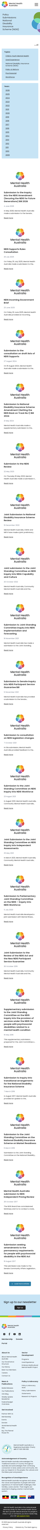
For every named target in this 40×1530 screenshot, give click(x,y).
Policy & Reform (12, 69)
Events (4, 1420)
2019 (7, 117)
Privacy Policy (8, 1527)
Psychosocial (11, 73)
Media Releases (7, 1388)
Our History (6, 1367)
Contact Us (6, 1376)
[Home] (10, 1326)
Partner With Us (7, 1414)
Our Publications (8, 1391)
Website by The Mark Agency (26, 1527)
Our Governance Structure (8, 1363)
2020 (8, 113)
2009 (8, 155)
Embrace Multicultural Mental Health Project (30, 1366)
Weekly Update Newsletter (7, 1398)
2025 (8, 94)
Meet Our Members (9, 1370)
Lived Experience (13, 60)
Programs (25, 1359)
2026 (8, 90)
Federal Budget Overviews (7, 1403)
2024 (8, 98)
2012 (7, 144)
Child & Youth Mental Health (17, 56)
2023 (7, 102)
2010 (7, 151)
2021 (7, 109)
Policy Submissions (29, 1390)
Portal (4, 1343)
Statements (26, 1393)
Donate (19, 1339)
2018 (7, 121)
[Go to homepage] (12, 4)
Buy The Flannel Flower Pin (7, 1432)
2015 (7, 132)
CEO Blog (5, 1394)
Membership (7, 1339)
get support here (23, 1516)
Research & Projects (29, 1396)
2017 (7, 125)
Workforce (10, 77)
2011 (7, 147)
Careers (5, 1373)
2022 (7, 106)
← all (36, 45)
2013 (7, 140)
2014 (7, 136)
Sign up (20, 1307)
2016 (7, 128)
